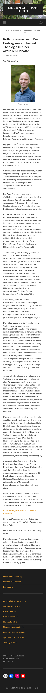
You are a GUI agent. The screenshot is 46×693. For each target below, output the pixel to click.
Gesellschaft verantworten (14, 601)
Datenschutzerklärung (12, 576)
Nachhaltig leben (10, 622)
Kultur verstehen (10, 616)
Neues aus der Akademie (13, 627)
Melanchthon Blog (23, 9)
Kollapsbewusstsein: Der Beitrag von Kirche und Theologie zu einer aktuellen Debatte (20, 45)
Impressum (8, 587)
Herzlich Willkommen (12, 581)
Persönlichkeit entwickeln (14, 632)
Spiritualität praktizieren (13, 637)
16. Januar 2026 (10, 55)
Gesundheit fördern (11, 606)
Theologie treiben (10, 642)
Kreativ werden (9, 611)
